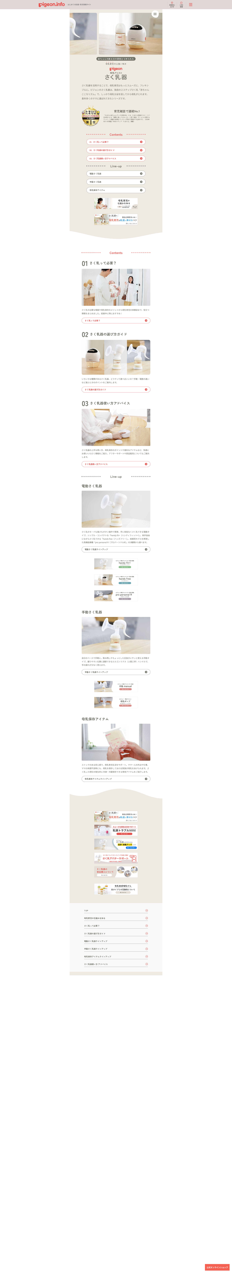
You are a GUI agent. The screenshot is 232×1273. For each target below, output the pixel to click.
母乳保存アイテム (97, 190)
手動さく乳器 (95, 181)
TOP (86, 910)
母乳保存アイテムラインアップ (98, 778)
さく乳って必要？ (99, 141)
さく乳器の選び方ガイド (102, 150)
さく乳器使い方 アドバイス (96, 964)
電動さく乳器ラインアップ (96, 549)
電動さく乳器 (95, 173)
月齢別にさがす (172, 6)
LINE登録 (181, 6)
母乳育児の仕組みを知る (94, 918)
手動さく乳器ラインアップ (96, 672)
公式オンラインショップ (217, 1267)
